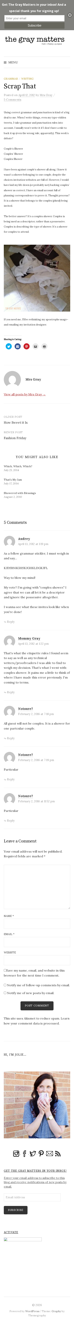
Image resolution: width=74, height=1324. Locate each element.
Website (10, 952)
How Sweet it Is (16, 422)
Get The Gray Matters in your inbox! (35, 1171)
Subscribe (15, 1210)
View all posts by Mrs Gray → (25, 394)
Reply (11, 622)
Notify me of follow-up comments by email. (38, 985)
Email (9, 934)
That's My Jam (13, 479)
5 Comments (12, 99)
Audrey (24, 539)
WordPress (32, 1311)
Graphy (56, 1311)
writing (27, 78)
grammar (11, 78)
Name (9, 916)
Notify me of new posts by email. (30, 993)
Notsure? (25, 709)
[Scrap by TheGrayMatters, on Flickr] (37, 277)
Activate (11, 1232)
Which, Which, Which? (18, 466)
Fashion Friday (15, 438)
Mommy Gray (29, 638)
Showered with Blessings (20, 493)
